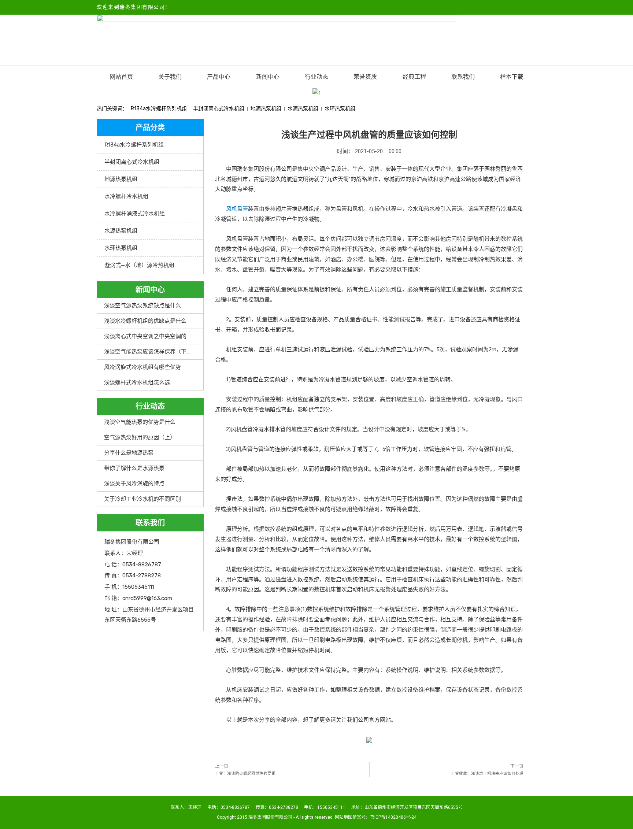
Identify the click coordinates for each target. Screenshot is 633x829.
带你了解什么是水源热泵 (134, 468)
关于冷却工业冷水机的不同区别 (142, 499)
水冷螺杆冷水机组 (126, 196)
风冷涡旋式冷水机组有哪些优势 (142, 367)
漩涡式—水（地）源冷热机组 (139, 265)
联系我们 (463, 76)
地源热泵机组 (266, 109)
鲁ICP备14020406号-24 (393, 817)
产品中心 (218, 76)
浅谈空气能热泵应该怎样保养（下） (148, 351)
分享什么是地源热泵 (128, 452)
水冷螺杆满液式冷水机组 (134, 213)
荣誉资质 (365, 76)
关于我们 (170, 76)
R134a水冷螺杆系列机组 (159, 109)
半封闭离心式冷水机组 (218, 109)
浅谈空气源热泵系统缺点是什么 (142, 305)
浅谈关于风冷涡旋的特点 (134, 483)
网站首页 (121, 76)
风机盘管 (237, 209)
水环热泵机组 (340, 109)
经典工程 (414, 76)
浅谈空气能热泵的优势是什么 (139, 422)
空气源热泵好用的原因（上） (139, 437)
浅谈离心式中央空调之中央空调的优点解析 (156, 336)
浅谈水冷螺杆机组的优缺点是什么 (145, 321)
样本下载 (511, 76)
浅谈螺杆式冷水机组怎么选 (137, 382)
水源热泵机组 (303, 109)
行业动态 (316, 76)
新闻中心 (268, 76)
